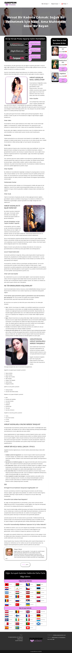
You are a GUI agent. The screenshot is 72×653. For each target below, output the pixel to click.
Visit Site (62, 56)
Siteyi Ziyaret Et (35, 44)
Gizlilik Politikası (19, 640)
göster (27, 564)
